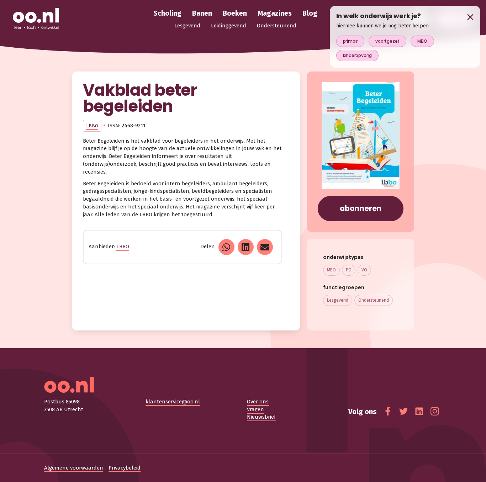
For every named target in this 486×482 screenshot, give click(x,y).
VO (364, 270)
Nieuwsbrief (261, 417)
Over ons (258, 401)
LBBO (92, 125)
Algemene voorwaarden (73, 468)
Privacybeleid (125, 468)
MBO (331, 270)
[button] (226, 247)
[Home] (36, 18)
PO (349, 270)
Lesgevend (337, 300)
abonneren (360, 208)
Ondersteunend (373, 300)
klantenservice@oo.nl (173, 401)
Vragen (255, 409)
